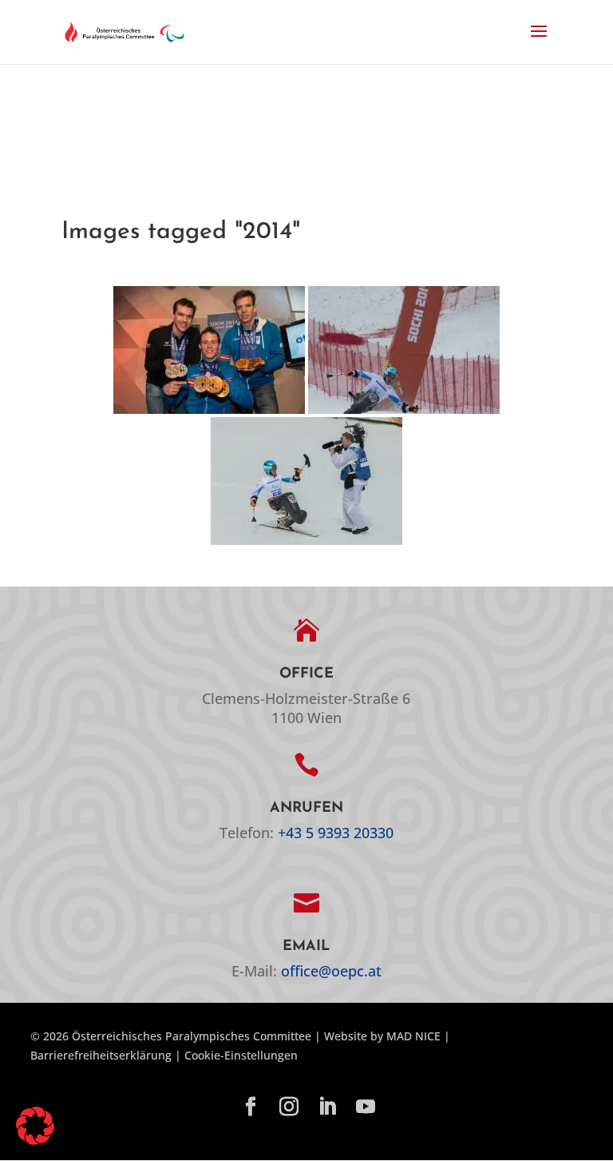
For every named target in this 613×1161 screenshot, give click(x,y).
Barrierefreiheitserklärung (101, 1055)
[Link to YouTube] (365, 1107)
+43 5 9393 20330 (336, 832)
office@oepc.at (331, 970)
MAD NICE (413, 1036)
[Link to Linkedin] (327, 1107)
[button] (539, 41)
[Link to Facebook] (250, 1107)
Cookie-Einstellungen (241, 1055)
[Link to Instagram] (289, 1107)
